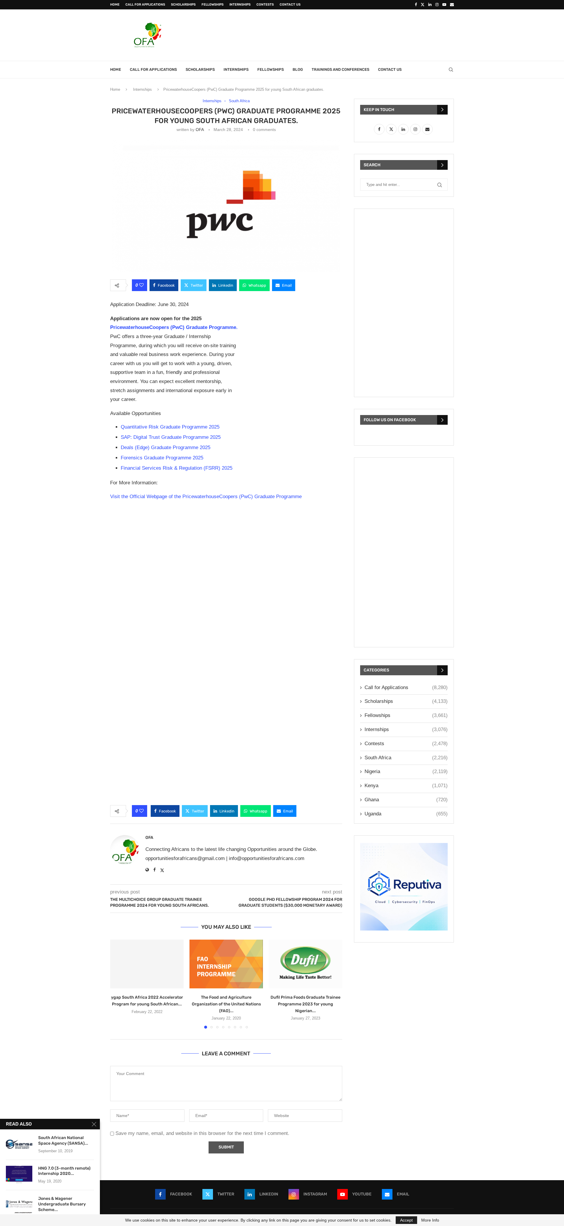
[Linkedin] (430, 4)
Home (115, 4)
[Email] (452, 4)
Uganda (406, 814)
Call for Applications (145, 4)
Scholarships (183, 4)
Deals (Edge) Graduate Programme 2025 (165, 447)
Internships (240, 4)
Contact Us (290, 4)
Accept (406, 1220)
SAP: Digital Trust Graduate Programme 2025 (171, 437)
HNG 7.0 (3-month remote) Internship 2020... (64, 1171)
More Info (430, 1220)
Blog (298, 69)
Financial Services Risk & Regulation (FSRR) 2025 (176, 468)
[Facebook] (416, 4)
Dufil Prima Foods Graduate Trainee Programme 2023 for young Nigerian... (305, 1004)
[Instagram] (437, 4)
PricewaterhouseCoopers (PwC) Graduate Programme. (174, 327)
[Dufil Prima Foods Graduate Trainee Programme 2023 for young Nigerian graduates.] (305, 964)
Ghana (406, 799)
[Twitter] (422, 4)
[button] (118, 984)
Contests (265, 4)
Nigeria (406, 771)
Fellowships (213, 4)
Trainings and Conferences (340, 69)
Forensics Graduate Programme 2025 (162, 458)
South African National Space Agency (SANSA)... (63, 1140)
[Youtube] (444, 4)
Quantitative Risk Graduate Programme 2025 (170, 427)
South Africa (406, 757)
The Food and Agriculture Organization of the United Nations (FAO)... (226, 1004)
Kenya (406, 785)
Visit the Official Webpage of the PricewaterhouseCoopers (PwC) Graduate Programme (206, 496)
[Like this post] (141, 285)
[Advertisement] (347, 34)
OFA (200, 129)
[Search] (451, 69)
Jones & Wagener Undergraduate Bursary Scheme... (62, 1204)
